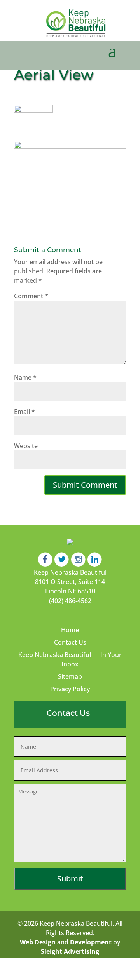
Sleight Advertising (70, 951)
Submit (70, 878)
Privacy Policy (70, 689)
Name (25, 377)
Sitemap (70, 676)
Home (70, 630)
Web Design (38, 942)
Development (91, 942)
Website (26, 446)
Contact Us (70, 642)
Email (24, 411)
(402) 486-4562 (70, 600)
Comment (31, 296)
